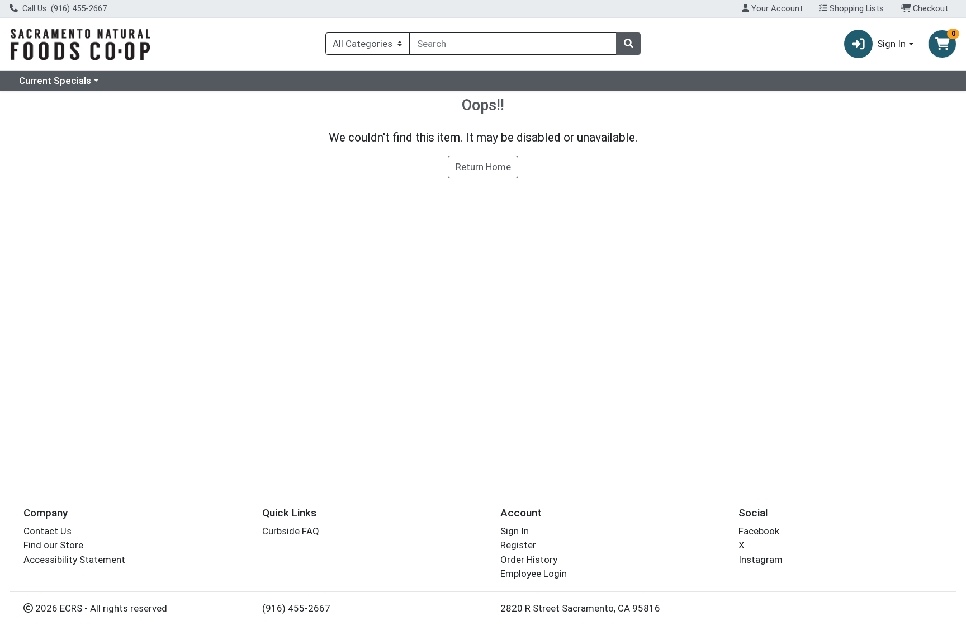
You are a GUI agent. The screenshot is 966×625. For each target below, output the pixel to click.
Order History (528, 559)
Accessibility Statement (74, 559)
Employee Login (533, 573)
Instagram (760, 559)
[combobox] (513, 43)
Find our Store (53, 545)
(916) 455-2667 (296, 608)
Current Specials (55, 80)
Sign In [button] (891, 43)
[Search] (628, 43)
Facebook (758, 531)
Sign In (514, 531)
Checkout (929, 8)
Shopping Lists (855, 8)
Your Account (776, 8)
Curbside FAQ (290, 531)
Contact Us (47, 531)
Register (518, 545)
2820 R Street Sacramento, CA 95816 (580, 608)
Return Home (483, 166)
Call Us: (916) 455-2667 (63, 8)
